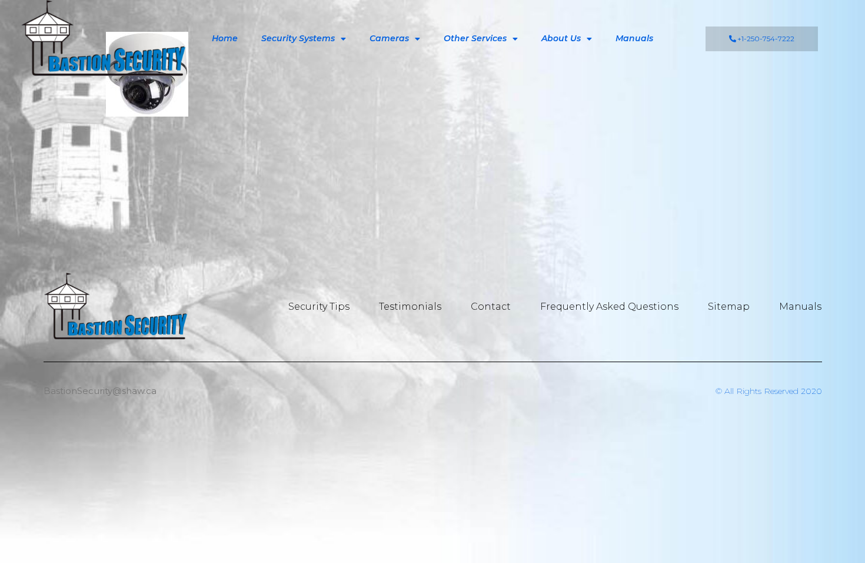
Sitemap (729, 306)
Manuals (634, 38)
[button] (762, 39)
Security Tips (319, 306)
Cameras (389, 38)
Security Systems (298, 38)
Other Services (475, 38)
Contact (491, 306)
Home (225, 38)
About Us (561, 38)
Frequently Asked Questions (609, 306)
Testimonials (410, 306)
